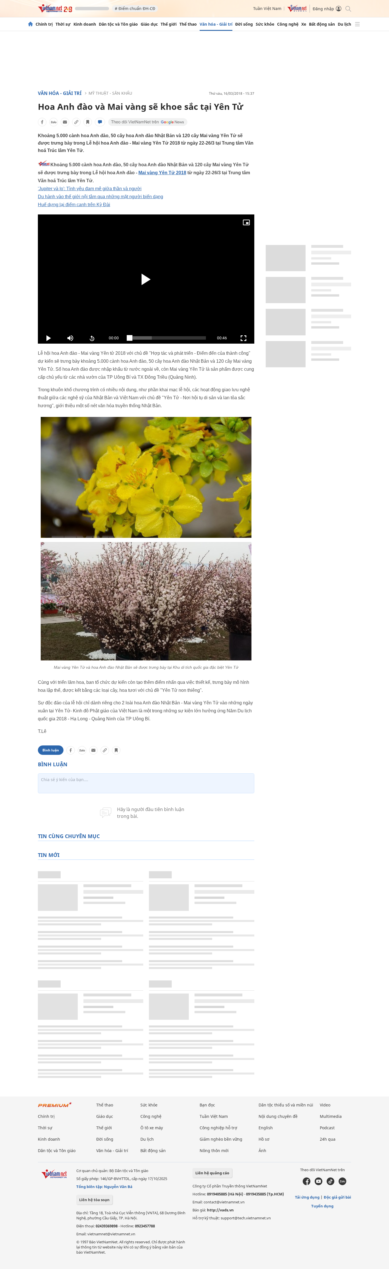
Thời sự (63, 24)
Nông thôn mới (214, 1150)
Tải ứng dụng (307, 1197)
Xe (303, 24)
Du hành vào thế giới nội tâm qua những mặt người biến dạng (100, 196)
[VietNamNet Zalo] (342, 1183)
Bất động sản (322, 24)
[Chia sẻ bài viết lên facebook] (42, 122)
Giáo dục (149, 24)
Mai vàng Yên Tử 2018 (162, 172)
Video (325, 1105)
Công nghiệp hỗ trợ (218, 1127)
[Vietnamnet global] (297, 10)
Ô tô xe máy (151, 1127)
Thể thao (188, 24)
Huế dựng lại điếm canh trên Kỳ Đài (74, 204)
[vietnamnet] (55, 11)
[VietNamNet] (30, 24)
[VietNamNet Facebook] (306, 1183)
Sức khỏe (265, 24)
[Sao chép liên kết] (76, 122)
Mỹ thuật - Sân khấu (110, 93)
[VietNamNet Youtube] (318, 1183)
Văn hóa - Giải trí (216, 24)
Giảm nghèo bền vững (221, 1139)
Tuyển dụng (322, 1206)
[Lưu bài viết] (87, 122)
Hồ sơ (264, 1139)
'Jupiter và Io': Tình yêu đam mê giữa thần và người (90, 188)
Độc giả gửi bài (337, 1197)
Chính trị (44, 24)
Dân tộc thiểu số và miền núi (286, 1105)
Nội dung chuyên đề (278, 1116)
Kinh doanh (84, 24)
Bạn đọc (207, 1105)
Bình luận (50, 750)
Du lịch (344, 24)
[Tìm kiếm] (348, 8)
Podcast (327, 1127)
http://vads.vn (220, 1210)
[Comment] (100, 122)
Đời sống (244, 24)
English (266, 1127)
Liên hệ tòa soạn (94, 1199)
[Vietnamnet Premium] (55, 1107)
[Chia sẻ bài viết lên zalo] (53, 122)
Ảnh (262, 1150)
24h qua (327, 1139)
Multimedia (331, 1116)
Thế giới (169, 24)
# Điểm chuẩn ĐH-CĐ (135, 8)
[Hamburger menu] (357, 24)
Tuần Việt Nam (267, 8)
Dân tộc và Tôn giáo (118, 24)
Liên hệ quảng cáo (212, 1172)
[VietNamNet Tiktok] (330, 1183)
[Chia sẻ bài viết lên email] (65, 122)
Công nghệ (287, 24)
